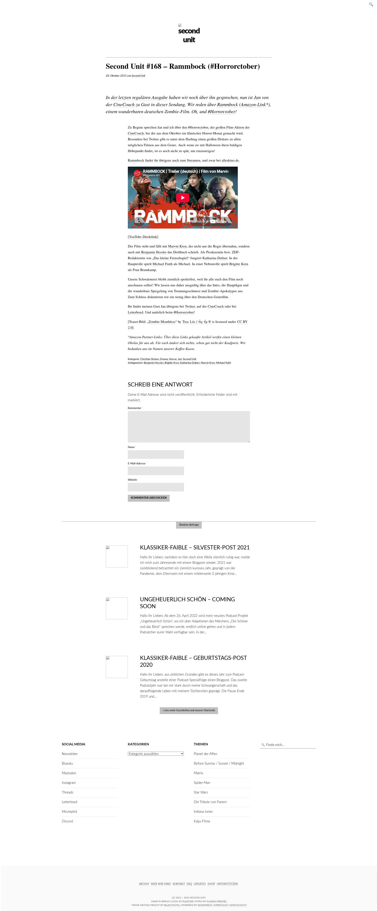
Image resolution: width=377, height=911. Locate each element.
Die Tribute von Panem (210, 802)
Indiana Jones (203, 811)
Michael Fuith (163, 263)
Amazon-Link (253, 104)
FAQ (189, 884)
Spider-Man (202, 782)
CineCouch (124, 104)
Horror (173, 359)
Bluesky (67, 763)
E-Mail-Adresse (137, 463)
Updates (200, 884)
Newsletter (70, 754)
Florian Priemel (217, 901)
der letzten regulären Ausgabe (139, 97)
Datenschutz (238, 905)
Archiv (144, 884)
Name (132, 447)
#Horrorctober (221, 111)
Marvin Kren (177, 246)
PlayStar (187, 901)
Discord (67, 821)
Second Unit (138, 75)
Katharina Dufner (214, 257)
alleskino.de (230, 160)
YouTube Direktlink (143, 236)
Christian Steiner (149, 359)
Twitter (190, 306)
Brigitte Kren (238, 263)
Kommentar (135, 408)
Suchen (372, 4)
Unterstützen (227, 884)
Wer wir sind (161, 884)
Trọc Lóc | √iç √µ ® (196, 321)
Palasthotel (172, 905)
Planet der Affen (205, 754)
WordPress (205, 905)
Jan (257, 97)
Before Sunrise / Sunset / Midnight (219, 763)
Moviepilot (69, 811)
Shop (211, 884)
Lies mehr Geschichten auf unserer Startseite (190, 710)
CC (173, 897)
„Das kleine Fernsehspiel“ (170, 257)
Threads (67, 792)
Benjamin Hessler (154, 252)
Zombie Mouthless (162, 321)
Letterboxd (135, 312)
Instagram (69, 782)
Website (132, 479)
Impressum (221, 905)
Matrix (198, 773)
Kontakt (179, 884)
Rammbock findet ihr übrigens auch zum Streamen (164, 160)
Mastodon (69, 773)
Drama (164, 359)
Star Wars (201, 792)
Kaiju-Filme (202, 821)
